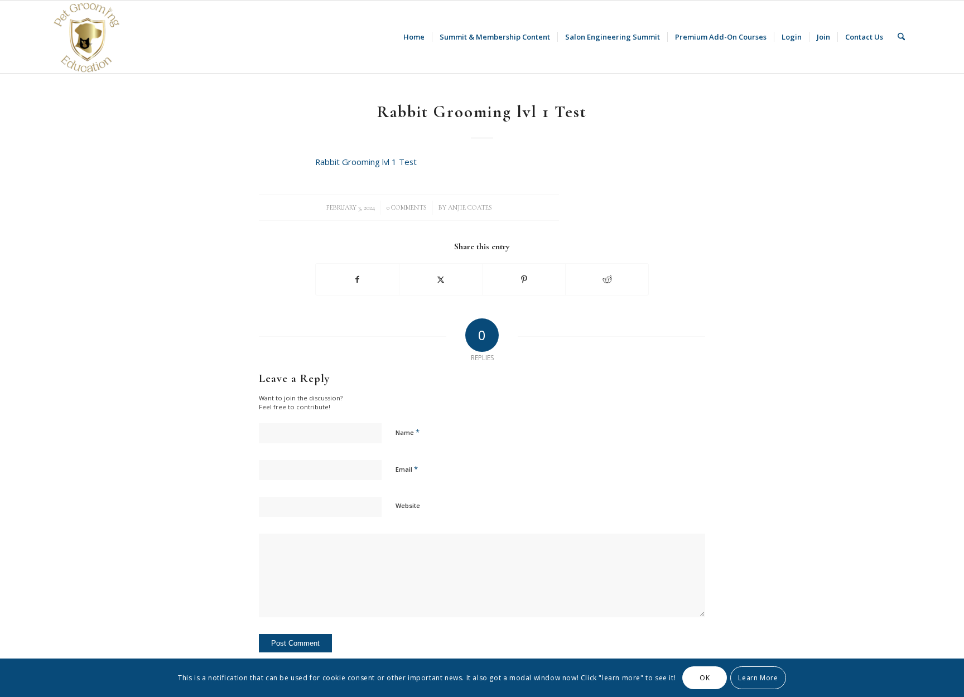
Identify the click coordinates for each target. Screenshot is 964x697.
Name (408, 432)
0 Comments (407, 207)
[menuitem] (414, 37)
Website (408, 505)
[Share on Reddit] (607, 279)
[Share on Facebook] (357, 279)
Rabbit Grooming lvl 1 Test (366, 161)
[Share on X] (440, 279)
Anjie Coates (470, 207)
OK (705, 678)
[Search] (901, 37)
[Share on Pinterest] (524, 279)
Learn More (758, 678)
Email (407, 469)
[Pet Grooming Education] (88, 37)
